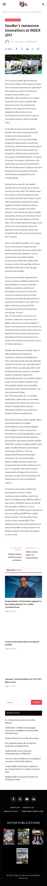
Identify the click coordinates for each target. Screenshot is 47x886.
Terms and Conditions (32, 811)
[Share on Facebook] (16, 49)
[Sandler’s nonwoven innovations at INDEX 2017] (23, 73)
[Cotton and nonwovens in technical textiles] (23, 627)
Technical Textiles (13, 20)
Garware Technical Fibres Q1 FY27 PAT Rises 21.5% (23, 681)
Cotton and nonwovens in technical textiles (22, 643)
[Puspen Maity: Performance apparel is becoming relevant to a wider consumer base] (23, 587)
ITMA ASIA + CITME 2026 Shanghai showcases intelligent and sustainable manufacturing (21, 730)
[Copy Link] (38, 49)
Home (5, 12)
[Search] (43, 4)
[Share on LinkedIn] (27, 49)
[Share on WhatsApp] (32, 49)
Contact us (28, 807)
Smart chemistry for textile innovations (22, 738)
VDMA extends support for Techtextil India (31, 555)
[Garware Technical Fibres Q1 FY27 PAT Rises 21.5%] (23, 665)
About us (15, 807)
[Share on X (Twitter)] (22, 49)
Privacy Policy (11, 811)
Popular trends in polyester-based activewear (15, 557)
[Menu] (4, 4)
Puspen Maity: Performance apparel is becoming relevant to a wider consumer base (23, 604)
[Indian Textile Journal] (23, 4)
